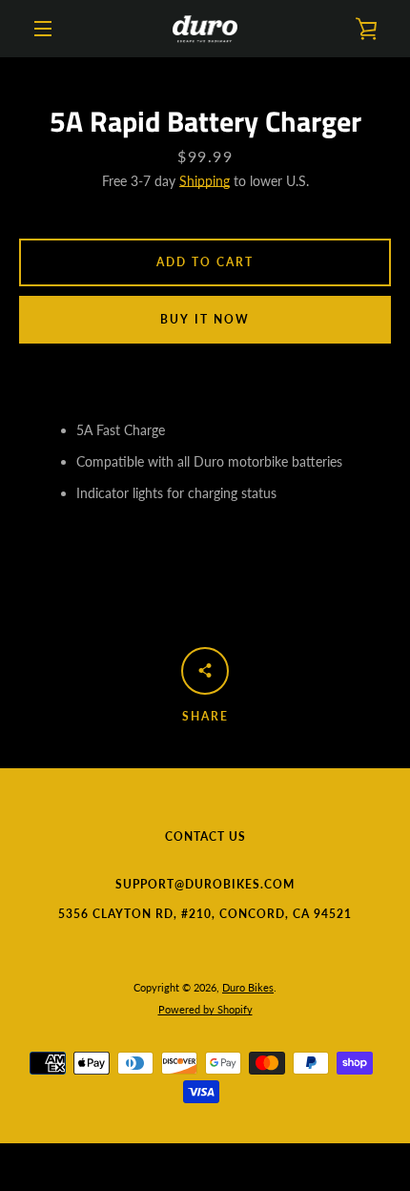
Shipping (204, 181)
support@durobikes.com (205, 884)
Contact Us (205, 836)
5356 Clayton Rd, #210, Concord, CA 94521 (205, 914)
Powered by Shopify (205, 1009)
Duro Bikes (248, 987)
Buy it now (205, 319)
